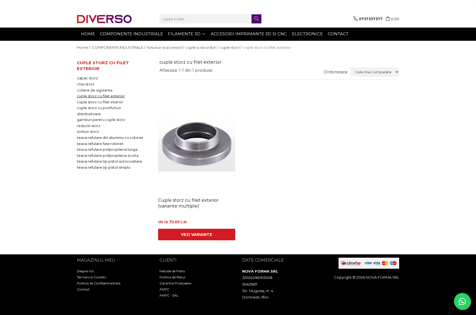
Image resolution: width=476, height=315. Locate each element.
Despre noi (85, 271)
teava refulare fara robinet (100, 143)
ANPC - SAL (169, 295)
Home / (84, 47)
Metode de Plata (172, 271)
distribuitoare (89, 114)
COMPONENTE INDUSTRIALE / (119, 47)
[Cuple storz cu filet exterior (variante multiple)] (196, 143)
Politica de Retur (172, 277)
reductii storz (88, 125)
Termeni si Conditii (91, 277)
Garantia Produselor (175, 283)
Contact (83, 289)
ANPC (164, 289)
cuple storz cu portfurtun (99, 108)
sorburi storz (88, 131)
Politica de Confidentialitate (98, 283)
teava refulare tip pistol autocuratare (109, 161)
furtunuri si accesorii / (166, 47)
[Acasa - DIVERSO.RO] (104, 19)
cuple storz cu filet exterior (101, 96)
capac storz (87, 78)
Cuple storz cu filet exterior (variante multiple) (188, 203)
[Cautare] (256, 18)
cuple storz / (231, 47)
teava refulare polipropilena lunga (107, 149)
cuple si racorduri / (202, 47)
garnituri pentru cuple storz (101, 119)
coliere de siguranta (94, 90)
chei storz (85, 84)
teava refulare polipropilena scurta (108, 155)
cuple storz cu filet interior (100, 102)
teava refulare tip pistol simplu (103, 167)
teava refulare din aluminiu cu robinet (110, 137)
